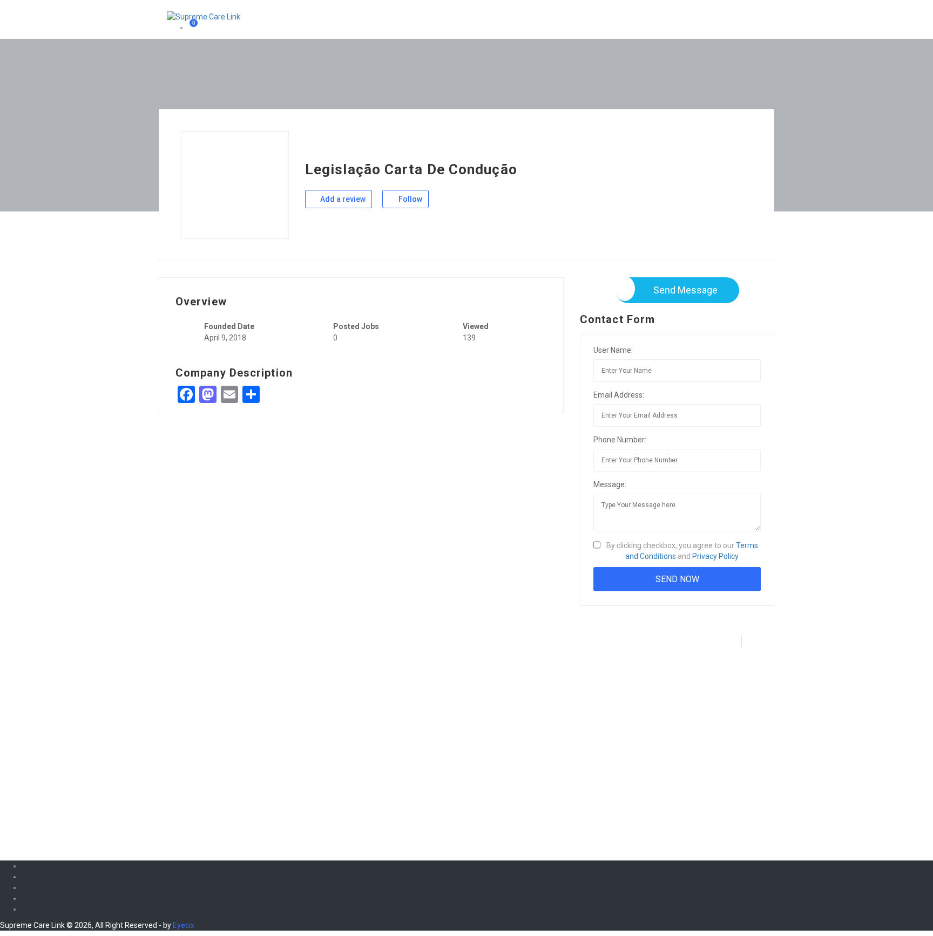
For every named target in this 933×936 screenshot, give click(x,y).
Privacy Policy (715, 556)
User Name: (613, 350)
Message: (609, 484)
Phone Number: (619, 439)
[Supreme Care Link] (203, 16)
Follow (409, 199)
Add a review (342, 199)
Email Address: (618, 395)
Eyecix (183, 925)
